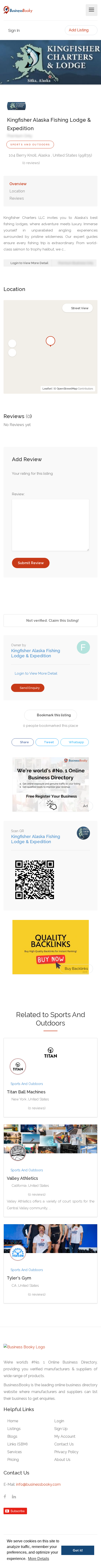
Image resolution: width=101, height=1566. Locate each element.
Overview (18, 184)
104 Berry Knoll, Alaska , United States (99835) (50, 155)
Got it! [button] (78, 1550)
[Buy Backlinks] (50, 947)
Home (12, 1421)
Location (17, 191)
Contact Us (64, 1444)
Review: (18, 494)
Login (59, 1421)
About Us (62, 1459)
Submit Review (31, 563)
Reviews (16, 198)
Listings (14, 1428)
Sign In (13, 30)
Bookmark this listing (54, 715)
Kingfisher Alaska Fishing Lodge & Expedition (35, 653)
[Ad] (50, 784)
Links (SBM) (17, 1444)
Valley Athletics (22, 1178)
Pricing (13, 1459)
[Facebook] (4, 1497)
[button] (12, 344)
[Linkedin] (13, 1497)
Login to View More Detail (29, 263)
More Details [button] (38, 1559)
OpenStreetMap (67, 388)
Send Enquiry (29, 688)
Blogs (12, 1436)
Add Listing (79, 30)
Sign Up (61, 1428)
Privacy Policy (66, 1452)
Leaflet (47, 388)
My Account (64, 1436)
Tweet (48, 742)
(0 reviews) (31, 163)
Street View (80, 308)
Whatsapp (76, 742)
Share (24, 742)
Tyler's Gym (19, 1278)
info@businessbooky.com (38, 1484)
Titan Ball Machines (26, 1091)
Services (14, 1452)
